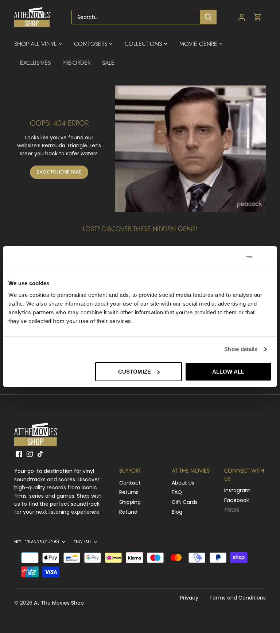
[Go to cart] (257, 17)
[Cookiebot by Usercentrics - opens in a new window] (220, 256)
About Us (183, 482)
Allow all (228, 372)
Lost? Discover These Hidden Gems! (140, 229)
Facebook (236, 500)
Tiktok (231, 509)
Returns (129, 492)
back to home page (59, 172)
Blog (177, 511)
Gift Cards (185, 502)
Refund (128, 511)
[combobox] (135, 17)
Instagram (237, 490)
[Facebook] (19, 454)
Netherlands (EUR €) (36, 542)
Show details (240, 349)
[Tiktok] (40, 454)
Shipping (130, 502)
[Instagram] (30, 454)
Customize (134, 372)
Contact (130, 482)
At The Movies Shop (59, 602)
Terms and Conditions (237, 597)
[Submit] (208, 17)
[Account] (242, 17)
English (82, 542)
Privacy (189, 597)
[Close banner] (269, 257)
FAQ (177, 492)
